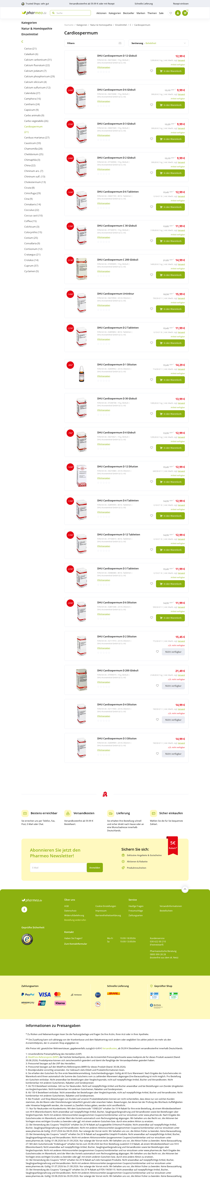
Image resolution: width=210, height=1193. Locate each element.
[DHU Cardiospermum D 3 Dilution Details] (126, 748)
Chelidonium (31, 154)
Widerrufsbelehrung (74, 915)
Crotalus (29, 260)
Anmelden (94, 867)
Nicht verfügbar (173, 651)
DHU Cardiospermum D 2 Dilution (117, 636)
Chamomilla (31, 148)
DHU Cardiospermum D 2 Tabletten (118, 327)
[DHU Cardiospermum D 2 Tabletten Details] (126, 337)
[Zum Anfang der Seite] (185, 889)
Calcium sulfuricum (35, 87)
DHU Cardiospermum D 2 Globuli (116, 157)
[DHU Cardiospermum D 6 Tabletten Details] (126, 201)
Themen (152, 13)
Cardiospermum (33, 126)
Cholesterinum (32, 182)
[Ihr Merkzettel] (171, 13)
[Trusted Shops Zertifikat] (27, 939)
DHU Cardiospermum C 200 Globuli (117, 259)
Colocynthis (30, 232)
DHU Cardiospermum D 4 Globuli (116, 432)
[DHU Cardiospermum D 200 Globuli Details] (126, 680)
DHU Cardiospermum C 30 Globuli (117, 225)
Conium (28, 237)
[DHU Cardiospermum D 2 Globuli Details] (126, 167)
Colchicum (30, 226)
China (27, 165)
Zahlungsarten (136, 915)
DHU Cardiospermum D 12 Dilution (117, 466)
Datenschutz (70, 910)
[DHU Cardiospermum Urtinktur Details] (126, 303)
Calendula (29, 93)
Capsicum (29, 109)
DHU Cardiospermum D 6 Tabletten (118, 191)
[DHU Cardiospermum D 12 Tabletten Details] (126, 544)
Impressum (101, 910)
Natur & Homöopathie (36, 28)
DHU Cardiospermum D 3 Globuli (116, 123)
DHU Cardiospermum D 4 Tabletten (118, 500)
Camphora (30, 98)
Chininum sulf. (32, 176)
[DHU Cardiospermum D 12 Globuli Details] (126, 65)
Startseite (68, 24)
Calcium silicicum (33, 82)
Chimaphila (30, 159)
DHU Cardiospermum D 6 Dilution (117, 602)
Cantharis (29, 104)
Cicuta (27, 187)
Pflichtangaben (103, 67)
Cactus (28, 48)
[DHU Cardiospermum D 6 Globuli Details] (126, 99)
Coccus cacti (31, 215)
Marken (141, 13)
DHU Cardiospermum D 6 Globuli (116, 89)
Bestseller (128, 13)
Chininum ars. (32, 171)
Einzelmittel (29, 34)
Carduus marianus (34, 137)
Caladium (29, 54)
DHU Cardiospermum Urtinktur (115, 293)
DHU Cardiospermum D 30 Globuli (117, 398)
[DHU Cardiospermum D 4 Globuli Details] (126, 442)
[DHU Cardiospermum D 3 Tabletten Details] (126, 578)
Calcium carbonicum (35, 59)
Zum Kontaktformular (75, 943)
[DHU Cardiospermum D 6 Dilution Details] (126, 612)
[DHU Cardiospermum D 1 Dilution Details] (126, 374)
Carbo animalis (32, 115)
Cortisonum (30, 249)
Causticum (30, 143)
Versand (181, 60)
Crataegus (30, 254)
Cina (26, 198)
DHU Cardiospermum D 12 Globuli (117, 55)
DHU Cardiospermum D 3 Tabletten (118, 568)
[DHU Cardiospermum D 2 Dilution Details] (126, 646)
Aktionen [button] (101, 13)
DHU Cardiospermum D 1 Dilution (117, 364)
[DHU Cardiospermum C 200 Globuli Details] (126, 269)
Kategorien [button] (115, 13)
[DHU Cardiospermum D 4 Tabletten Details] (126, 510)
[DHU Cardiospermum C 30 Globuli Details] (126, 235)
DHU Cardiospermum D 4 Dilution (117, 704)
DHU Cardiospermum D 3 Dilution (117, 738)
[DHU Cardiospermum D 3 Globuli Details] (126, 133)
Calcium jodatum (33, 70)
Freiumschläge (136, 910)
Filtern (71, 43)
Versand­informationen (171, 906)
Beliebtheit (144, 43)
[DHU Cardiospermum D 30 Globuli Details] (126, 408)
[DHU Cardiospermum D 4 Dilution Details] (126, 714)
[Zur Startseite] (33, 13)
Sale (161, 13)
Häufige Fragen (136, 906)
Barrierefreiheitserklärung (108, 915)
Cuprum (28, 265)
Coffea (28, 221)
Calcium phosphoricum (37, 76)
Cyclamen (29, 271)
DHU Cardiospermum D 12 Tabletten (118, 534)
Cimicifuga (30, 193)
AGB (66, 906)
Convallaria (30, 243)
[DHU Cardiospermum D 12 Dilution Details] (126, 476)
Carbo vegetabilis (33, 121)
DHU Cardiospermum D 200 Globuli (117, 670)
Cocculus (29, 210)
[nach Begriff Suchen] (52, 13)
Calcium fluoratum (34, 65)
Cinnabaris (30, 204)
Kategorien (29, 23)
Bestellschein (166, 910)
